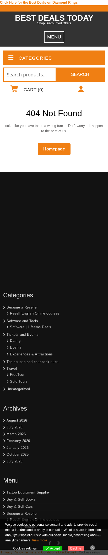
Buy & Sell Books (21, 427)
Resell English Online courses (35, 241)
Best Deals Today (54, 18)
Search (80, 74)
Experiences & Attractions (31, 281)
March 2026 (16, 361)
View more (39, 540)
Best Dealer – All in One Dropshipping (41, 510)
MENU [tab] (54, 37)
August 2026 (17, 348)
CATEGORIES (35, 58)
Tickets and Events (23, 262)
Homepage (56, 149)
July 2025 (15, 388)
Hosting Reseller (23, 454)
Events (15, 275)
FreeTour (17, 302)
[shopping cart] (14, 90)
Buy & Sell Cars (20, 434)
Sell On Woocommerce (29, 489)
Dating (15, 268)
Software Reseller (24, 461)
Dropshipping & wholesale (31, 517)
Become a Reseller (22, 235)
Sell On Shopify (23, 482)
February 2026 (18, 368)
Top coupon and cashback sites (33, 289)
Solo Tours (19, 309)
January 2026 (18, 375)
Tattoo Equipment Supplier (28, 420)
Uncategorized (18, 316)
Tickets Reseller (23, 468)
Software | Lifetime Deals (30, 254)
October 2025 (18, 382)
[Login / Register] (81, 90)
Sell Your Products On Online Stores (37, 476)
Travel (12, 296)
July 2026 (15, 354)
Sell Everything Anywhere (31, 496)
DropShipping (17, 504)
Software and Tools (22, 248)
